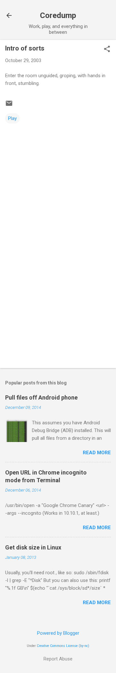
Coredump (58, 15)
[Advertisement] (58, 317)
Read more (97, 453)
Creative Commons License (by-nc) (63, 646)
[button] (107, 49)
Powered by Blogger (58, 633)
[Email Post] (9, 105)
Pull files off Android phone (41, 397)
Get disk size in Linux (33, 547)
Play (12, 118)
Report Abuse (58, 659)
